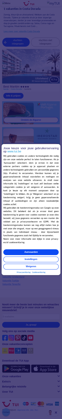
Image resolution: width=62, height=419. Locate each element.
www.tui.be (14, 151)
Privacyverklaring (24, 272)
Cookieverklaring (38, 272)
